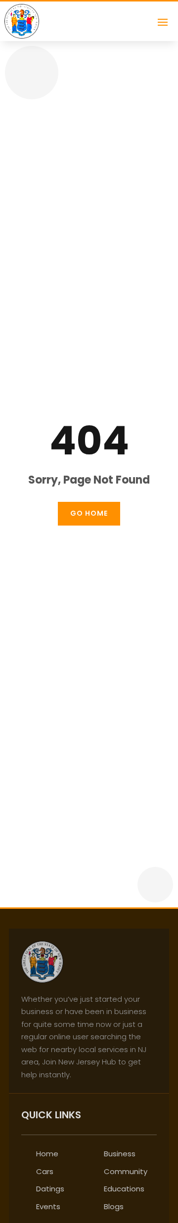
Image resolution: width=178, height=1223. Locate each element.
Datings (50, 1188)
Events (48, 1206)
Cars (44, 1171)
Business (119, 1153)
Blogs (114, 1206)
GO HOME (89, 513)
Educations (124, 1188)
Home (47, 1153)
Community (125, 1171)
